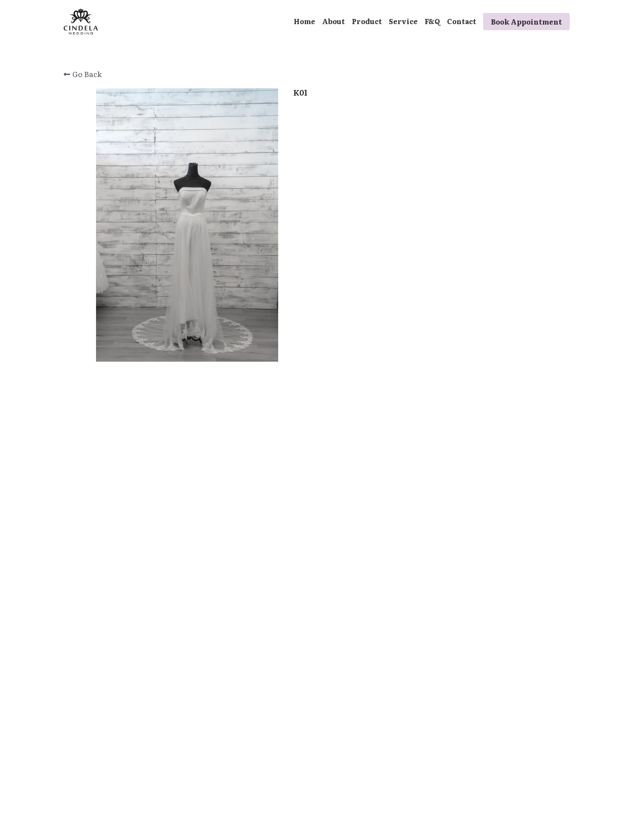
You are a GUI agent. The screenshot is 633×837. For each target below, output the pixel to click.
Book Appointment (526, 21)
